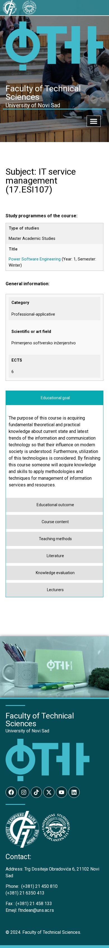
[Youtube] (61, 792)
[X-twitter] (48, 792)
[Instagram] (23, 792)
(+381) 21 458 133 (29, 903)
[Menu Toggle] (94, 121)
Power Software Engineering (35, 259)
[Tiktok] (36, 792)
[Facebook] (11, 792)
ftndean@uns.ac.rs (36, 910)
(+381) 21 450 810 (32, 886)
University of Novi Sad (27, 730)
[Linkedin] (74, 792)
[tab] (54, 398)
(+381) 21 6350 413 (25, 893)
